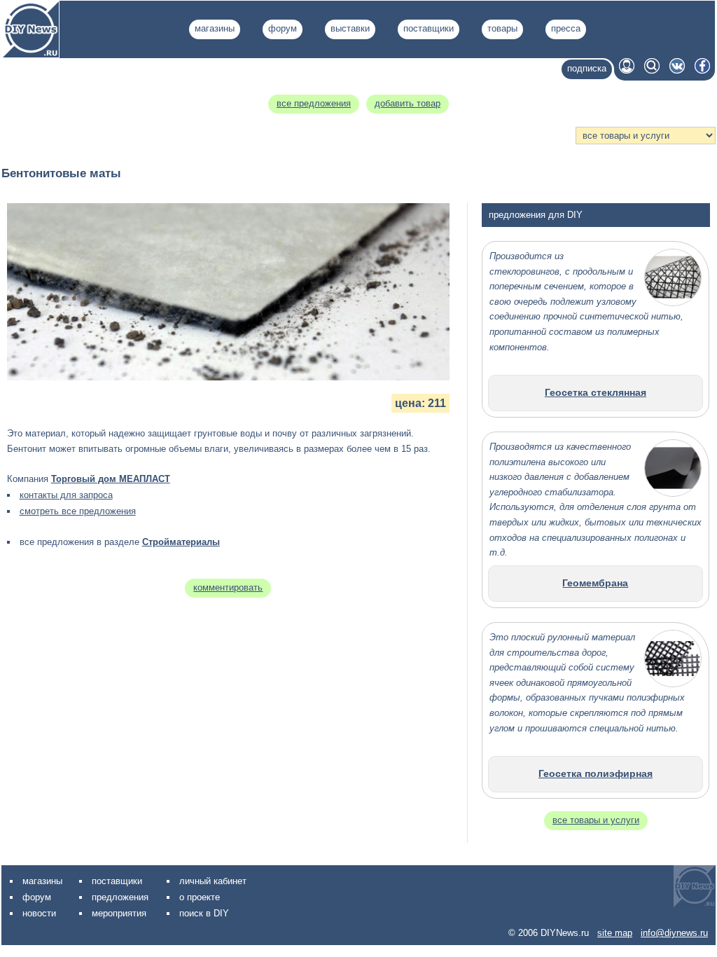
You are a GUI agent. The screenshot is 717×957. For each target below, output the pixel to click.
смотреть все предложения (78, 511)
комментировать (228, 587)
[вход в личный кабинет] (626, 70)
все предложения (314, 103)
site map (614, 933)
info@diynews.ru (674, 933)
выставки (350, 28)
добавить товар (407, 103)
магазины (215, 28)
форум (282, 28)
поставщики (428, 28)
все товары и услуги (595, 820)
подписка (586, 68)
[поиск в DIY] (652, 70)
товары (502, 28)
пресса (565, 28)
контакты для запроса (66, 495)
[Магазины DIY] (31, 54)
